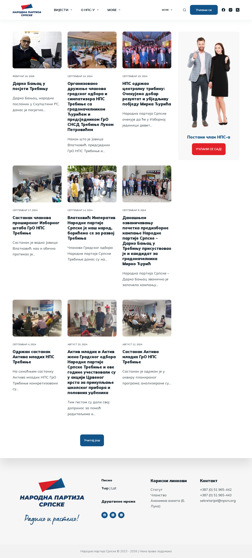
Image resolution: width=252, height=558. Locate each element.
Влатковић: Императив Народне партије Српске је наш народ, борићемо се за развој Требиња (91, 228)
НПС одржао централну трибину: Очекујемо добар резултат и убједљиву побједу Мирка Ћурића (146, 93)
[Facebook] (223, 10)
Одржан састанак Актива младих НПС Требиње (33, 356)
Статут (157, 489)
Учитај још (92, 440)
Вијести (61, 10)
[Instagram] (230, 10)
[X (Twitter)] (237, 10)
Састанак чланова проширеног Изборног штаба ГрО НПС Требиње (36, 225)
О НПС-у (88, 10)
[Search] (184, 9)
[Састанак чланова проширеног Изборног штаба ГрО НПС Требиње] (37, 184)
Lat (113, 488)
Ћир (105, 488)
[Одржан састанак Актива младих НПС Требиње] (37, 318)
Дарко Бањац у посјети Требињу (30, 86)
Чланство (159, 495)
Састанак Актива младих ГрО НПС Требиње (140, 356)
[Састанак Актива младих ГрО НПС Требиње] (146, 318)
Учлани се (204, 10)
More (112, 10)
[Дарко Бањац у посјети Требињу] (37, 50)
